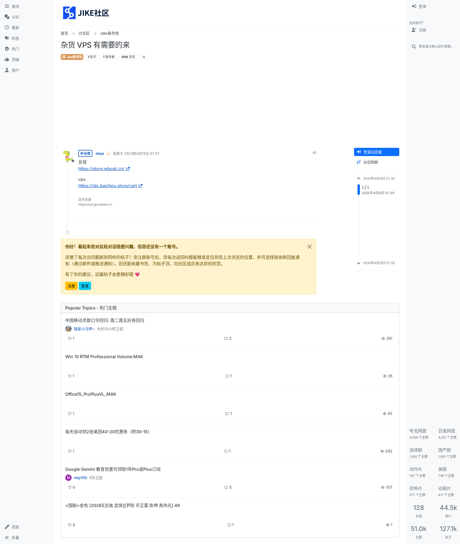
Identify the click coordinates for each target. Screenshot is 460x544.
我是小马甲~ (84, 329)
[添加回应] (272, 215)
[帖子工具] (312, 215)
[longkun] (68, 441)
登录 (85, 286)
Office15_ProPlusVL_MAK (90, 394)
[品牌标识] (86, 12)
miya (100, 153)
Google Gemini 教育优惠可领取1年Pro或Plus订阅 (113, 469)
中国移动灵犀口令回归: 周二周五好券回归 (104, 320)
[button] (26, 527)
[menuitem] (433, 6)
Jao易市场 (74, 57)
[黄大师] (68, 329)
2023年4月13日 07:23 (141, 153)
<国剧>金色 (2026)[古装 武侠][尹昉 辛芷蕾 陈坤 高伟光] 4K (122, 505)
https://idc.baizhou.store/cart (107, 185)
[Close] (309, 246)
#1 (314, 152)
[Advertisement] (230, 104)
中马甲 (85, 153)
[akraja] (68, 366)
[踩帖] (301, 215)
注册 (71, 286)
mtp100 (80, 478)
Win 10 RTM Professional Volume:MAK (104, 356)
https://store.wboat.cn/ (101, 168)
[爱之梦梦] (68, 514)
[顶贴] (282, 215)
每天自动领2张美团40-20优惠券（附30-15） (108, 431)
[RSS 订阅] (144, 57)
